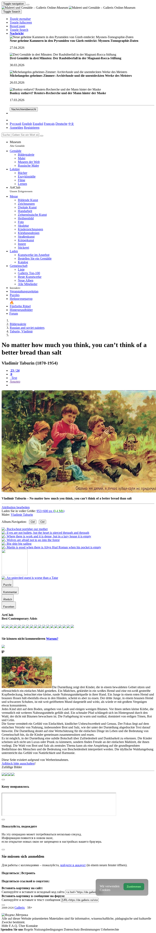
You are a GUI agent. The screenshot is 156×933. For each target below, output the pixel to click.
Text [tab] (14, 378)
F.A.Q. (14, 926)
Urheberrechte (110, 929)
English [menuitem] (27, 123)
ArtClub (21, 189)
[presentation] (82, 385)
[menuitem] (71, 123)
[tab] (15, 370)
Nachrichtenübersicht (23, 109)
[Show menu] (27, 4)
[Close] (41, 135)
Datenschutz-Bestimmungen (82, 929)
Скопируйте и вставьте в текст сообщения (31, 900)
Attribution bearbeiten (16, 507)
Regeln (29, 929)
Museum (17, 143)
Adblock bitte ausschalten (18, 763)
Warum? (52, 638)
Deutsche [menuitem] (61, 123)
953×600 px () (50, 511)
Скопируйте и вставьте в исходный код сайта (33, 892)
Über (22, 926)
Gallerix (19, 907)
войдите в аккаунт (73, 865)
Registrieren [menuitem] (31, 127)
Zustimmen (134, 886)
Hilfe (5, 926)
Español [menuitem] (38, 123)
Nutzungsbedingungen (49, 929)
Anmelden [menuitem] (16, 127)
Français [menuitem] (49, 123)
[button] (20, 18)
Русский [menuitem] (15, 123)
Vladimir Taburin (22, 514)
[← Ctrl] (51, 547)
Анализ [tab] (15, 381)
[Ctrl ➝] (30, 577)
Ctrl (33, 521)
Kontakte (32, 926)
